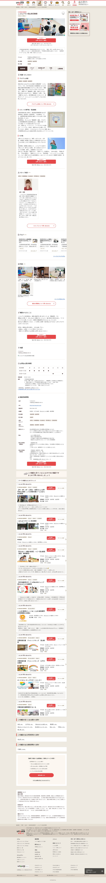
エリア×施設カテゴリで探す (40, 841)
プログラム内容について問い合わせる (41, 104)
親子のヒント (38, 844)
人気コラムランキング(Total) (22, 841)
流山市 (21, 739)
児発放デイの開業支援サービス (77, 850)
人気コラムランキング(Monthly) (23, 843)
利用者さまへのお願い (57, 852)
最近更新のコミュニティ (21, 857)
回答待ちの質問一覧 (39, 858)
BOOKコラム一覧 (20, 850)
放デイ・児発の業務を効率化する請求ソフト (79, 841)
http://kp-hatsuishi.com (35, 405)
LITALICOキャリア (74, 865)
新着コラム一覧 (20, 847)
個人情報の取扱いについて (52, 875)
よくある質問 (55, 845)
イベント (55, 839)
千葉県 (21, 749)
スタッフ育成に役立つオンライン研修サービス (80, 845)
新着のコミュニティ (21, 861)
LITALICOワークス (38, 865)
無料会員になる (41, 775)
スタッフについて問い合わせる (41, 226)
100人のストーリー (21, 852)
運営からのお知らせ (56, 854)
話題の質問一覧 (38, 856)
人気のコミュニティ (21, 859)
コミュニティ (20, 855)
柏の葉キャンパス (41, 727)
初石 (20, 724)
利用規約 (36, 875)
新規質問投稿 (37, 852)
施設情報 (37, 839)
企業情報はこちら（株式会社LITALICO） (25, 869)
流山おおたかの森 (41, 724)
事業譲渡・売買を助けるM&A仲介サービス (79, 854)
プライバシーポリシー (70, 875)
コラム (18, 839)
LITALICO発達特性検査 (57, 869)
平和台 (61, 727)
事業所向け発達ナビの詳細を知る (79, 33)
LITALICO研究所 (56, 871)
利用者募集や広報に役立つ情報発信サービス (79, 843)
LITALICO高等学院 (74, 869)
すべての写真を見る (60, 299)
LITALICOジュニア (38, 867)
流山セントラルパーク (25, 727)
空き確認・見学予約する (51, 488)
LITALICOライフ (74, 867)
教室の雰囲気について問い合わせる (41, 303)
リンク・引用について (57, 847)
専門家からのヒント (39, 846)
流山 (52, 727)
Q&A (36, 850)
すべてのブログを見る (59, 256)
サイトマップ (55, 856)
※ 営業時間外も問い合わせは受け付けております (29, 389)
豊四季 (53, 724)
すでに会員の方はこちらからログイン (41, 780)
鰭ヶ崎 (21, 729)
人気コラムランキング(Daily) (22, 845)
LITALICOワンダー (56, 867)
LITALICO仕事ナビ (56, 865)
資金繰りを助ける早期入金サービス (78, 852)
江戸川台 (28, 724)
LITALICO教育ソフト (39, 869)
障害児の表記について (21, 875)
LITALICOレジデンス (39, 871)
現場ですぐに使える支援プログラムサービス (79, 847)
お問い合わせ (55, 849)
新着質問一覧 (37, 854)
